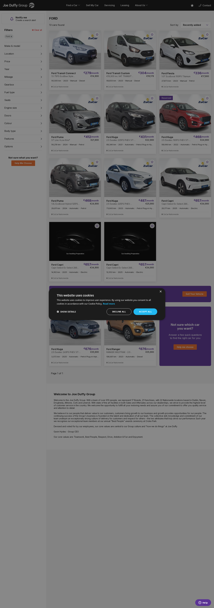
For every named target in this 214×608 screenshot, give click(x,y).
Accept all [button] (145, 311)
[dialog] (107, 304)
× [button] (160, 291)
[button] (66, 311)
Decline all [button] (119, 311)
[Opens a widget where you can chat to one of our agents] (203, 603)
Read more (109, 303)
